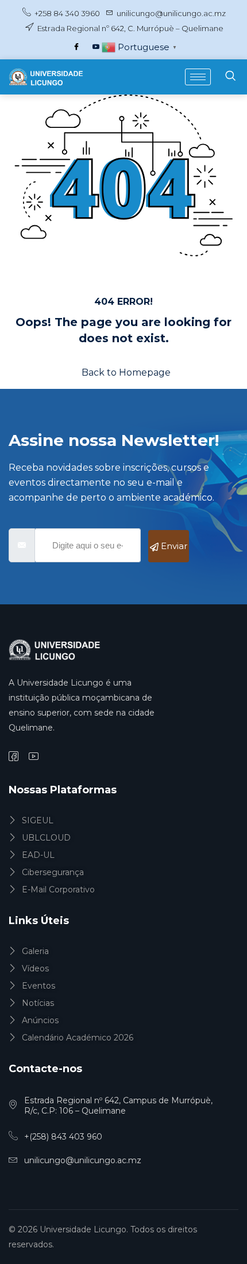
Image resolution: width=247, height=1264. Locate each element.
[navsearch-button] (230, 77)
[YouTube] (96, 47)
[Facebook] (76, 47)
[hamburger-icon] (198, 77)
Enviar (173, 545)
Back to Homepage (126, 372)
